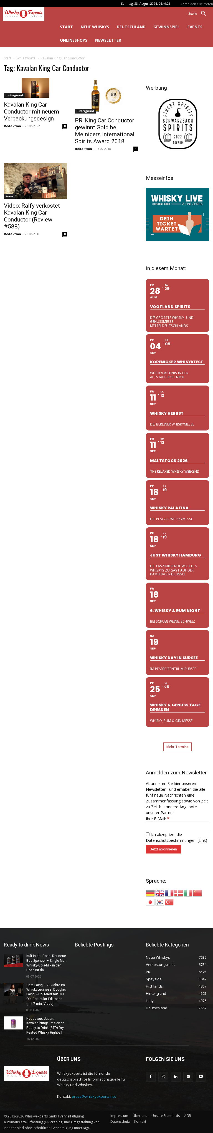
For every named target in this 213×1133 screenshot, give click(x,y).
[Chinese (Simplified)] (197, 892)
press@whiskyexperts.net (94, 1096)
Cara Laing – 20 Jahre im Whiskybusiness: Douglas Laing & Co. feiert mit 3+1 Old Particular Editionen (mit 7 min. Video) (46, 994)
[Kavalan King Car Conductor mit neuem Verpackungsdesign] (35, 88)
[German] (150, 892)
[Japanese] (150, 901)
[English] (160, 892)
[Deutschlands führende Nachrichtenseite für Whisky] (26, 14)
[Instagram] (163, 1077)
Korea (10, 196)
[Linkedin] (176, 1077)
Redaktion (12, 126)
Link (202, 840)
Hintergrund (14, 95)
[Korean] (160, 901)
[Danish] (179, 892)
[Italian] (188, 892)
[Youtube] (201, 1077)
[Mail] (188, 1077)
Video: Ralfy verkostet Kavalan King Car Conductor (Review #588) (32, 216)
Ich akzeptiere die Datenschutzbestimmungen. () (176, 837)
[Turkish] (169, 901)
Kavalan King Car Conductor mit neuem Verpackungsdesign (31, 111)
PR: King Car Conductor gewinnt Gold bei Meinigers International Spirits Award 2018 (105, 131)
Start (7, 58)
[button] (199, 13)
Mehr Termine (177, 746)
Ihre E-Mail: (157, 818)
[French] (169, 892)
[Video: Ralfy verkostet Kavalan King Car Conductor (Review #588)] (35, 180)
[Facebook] (151, 1077)
